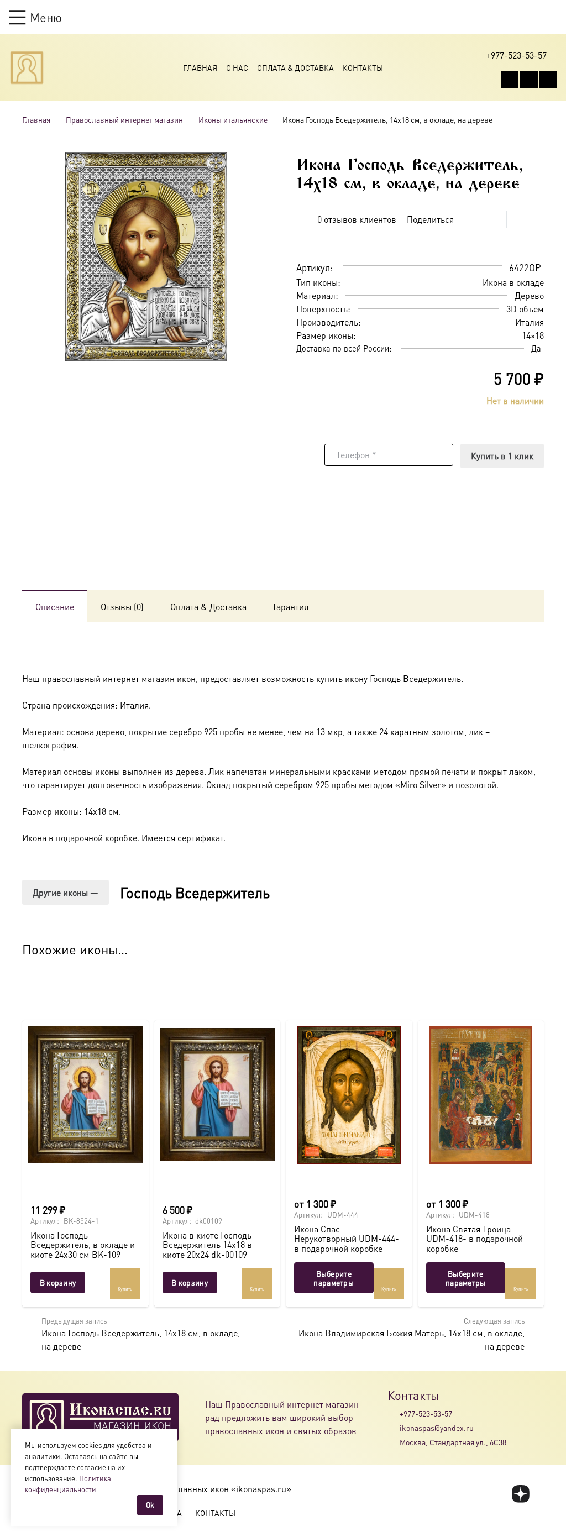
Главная (200, 67)
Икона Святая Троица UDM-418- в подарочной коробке (474, 1238)
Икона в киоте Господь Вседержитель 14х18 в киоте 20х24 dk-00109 (207, 1244)
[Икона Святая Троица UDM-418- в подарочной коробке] (481, 1095)
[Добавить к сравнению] (535, 239)
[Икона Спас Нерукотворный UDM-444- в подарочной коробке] (349, 1095)
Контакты (363, 67)
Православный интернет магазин (124, 119)
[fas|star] (521, 1493)
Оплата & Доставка (295, 67)
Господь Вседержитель (195, 892)
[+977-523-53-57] (393, 1413)
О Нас (237, 67)
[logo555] (27, 68)
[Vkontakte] (509, 79)
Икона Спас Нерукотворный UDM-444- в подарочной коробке (346, 1238)
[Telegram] (548, 79)
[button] (35, 17)
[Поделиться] (467, 219)
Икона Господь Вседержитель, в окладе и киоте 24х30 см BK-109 (82, 1244)
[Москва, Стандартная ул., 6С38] (393, 1442)
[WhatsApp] (529, 79)
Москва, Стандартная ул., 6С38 (453, 1442)
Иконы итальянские (233, 119)
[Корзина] (531, 17)
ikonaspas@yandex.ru (437, 1428)
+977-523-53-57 (426, 1413)
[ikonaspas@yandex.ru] (393, 1427)
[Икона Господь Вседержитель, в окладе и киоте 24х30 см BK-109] (85, 1095)
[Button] (552, 17)
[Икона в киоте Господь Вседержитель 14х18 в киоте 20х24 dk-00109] (217, 1095)
